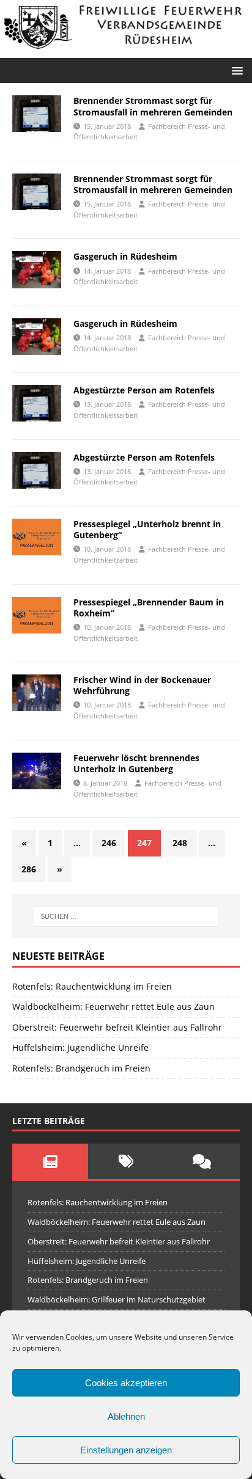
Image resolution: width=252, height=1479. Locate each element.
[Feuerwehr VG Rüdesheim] (126, 51)
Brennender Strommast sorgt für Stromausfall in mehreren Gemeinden (152, 106)
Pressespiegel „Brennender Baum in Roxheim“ (148, 607)
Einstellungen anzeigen (126, 1450)
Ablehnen (126, 1416)
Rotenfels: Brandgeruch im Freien (81, 1068)
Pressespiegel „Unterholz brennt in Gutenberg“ (147, 529)
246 (109, 843)
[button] (235, 70)
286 (28, 869)
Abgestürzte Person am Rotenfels (144, 390)
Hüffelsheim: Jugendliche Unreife (80, 1047)
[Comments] (202, 1161)
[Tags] (126, 1161)
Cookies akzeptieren (126, 1383)
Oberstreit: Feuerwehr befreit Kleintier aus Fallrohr (117, 1027)
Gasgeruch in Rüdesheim (125, 256)
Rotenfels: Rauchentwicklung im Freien (92, 986)
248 (179, 843)
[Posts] (50, 1161)
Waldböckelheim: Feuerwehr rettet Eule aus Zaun (113, 1006)
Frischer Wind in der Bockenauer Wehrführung (142, 685)
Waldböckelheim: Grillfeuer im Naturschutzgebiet (117, 1299)
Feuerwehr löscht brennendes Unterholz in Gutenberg (136, 763)
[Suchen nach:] (126, 916)
